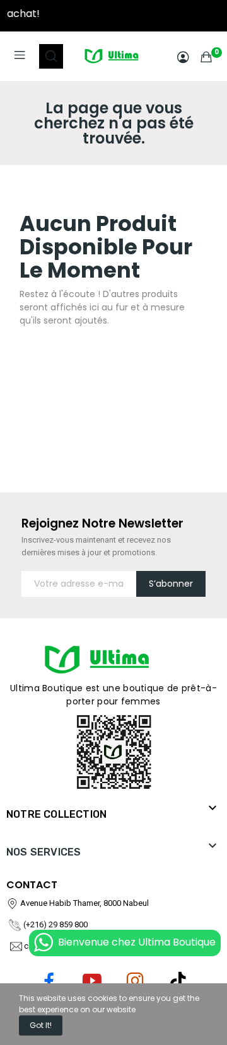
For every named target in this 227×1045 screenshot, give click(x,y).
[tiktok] (178, 981)
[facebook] (49, 981)
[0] (206, 56)
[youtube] (92, 981)
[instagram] (135, 981)
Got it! (41, 1025)
